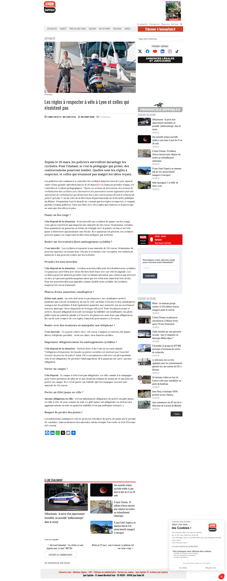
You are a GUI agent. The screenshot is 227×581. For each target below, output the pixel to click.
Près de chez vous (77, 28)
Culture (92, 28)
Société (63, 28)
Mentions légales (80, 572)
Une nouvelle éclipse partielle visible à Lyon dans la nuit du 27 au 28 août (124, 490)
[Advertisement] (90, 139)
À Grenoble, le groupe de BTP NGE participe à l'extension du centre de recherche (166, 349)
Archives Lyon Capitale (159, 572)
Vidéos (127, 28)
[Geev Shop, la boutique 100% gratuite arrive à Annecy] (144, 394)
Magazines (165, 24)
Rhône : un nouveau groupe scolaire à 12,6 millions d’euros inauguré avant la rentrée (165, 306)
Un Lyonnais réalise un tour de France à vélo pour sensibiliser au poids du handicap (166, 380)
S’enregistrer (154, 24)
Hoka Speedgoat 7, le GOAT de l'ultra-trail (165, 184)
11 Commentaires (105, 117)
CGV (90, 572)
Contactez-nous (65, 572)
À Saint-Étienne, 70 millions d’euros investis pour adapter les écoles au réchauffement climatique (124, 508)
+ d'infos (177, 414)
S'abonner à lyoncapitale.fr (160, 29)
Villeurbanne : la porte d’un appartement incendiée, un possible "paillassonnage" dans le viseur (65, 518)
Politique (117, 28)
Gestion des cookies (126, 572)
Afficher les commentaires (60, 554)
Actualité (55, 539)
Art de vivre (104, 28)
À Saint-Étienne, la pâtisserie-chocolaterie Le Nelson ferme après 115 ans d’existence (165, 321)
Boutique (174, 24)
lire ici (100, 184)
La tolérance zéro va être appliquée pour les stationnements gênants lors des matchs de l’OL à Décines (167, 364)
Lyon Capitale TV (142, 572)
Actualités (52, 28)
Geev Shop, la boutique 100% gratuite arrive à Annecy (165, 393)
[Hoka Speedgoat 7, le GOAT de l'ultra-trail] (144, 185)
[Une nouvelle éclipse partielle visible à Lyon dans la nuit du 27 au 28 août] (101, 495)
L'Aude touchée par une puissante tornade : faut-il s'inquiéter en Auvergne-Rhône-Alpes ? (166, 335)
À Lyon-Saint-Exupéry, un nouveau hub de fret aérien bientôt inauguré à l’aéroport (125, 527)
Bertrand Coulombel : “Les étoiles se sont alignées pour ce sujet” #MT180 (65, 547)
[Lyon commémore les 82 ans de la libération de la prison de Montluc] (144, 405)
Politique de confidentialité (105, 572)
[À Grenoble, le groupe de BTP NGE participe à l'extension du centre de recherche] (144, 348)
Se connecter (142, 24)
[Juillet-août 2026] (173, 10)
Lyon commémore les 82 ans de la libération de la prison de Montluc (166, 404)
